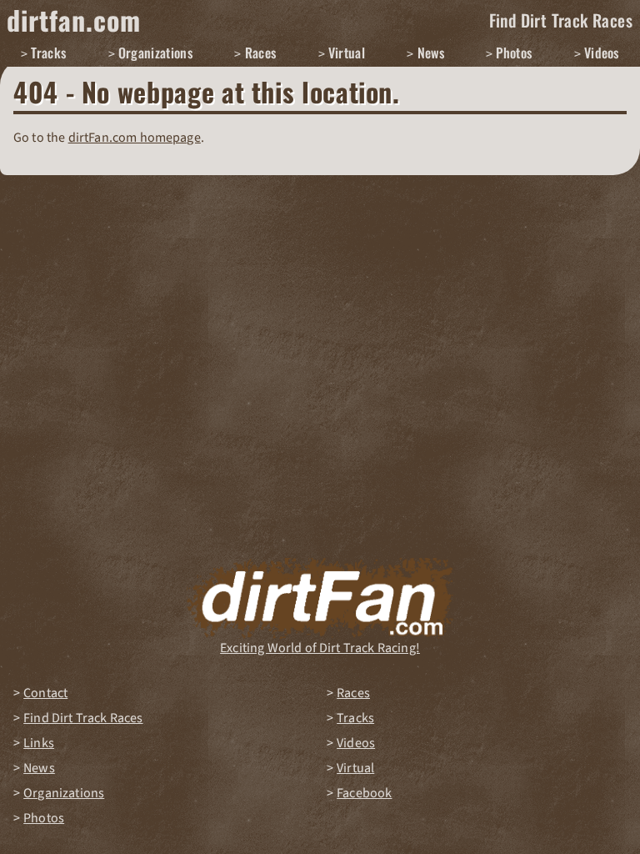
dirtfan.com (74, 19)
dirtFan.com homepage (134, 137)
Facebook (364, 793)
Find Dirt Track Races (560, 20)
